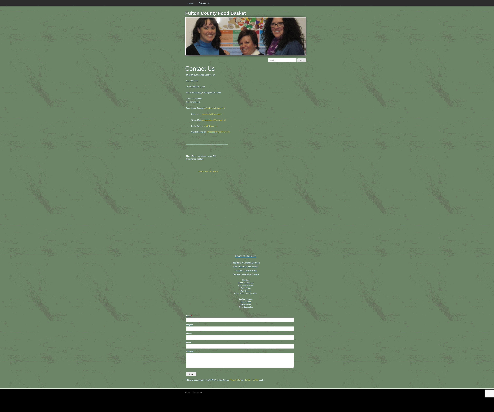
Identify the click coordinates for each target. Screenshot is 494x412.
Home (190, 3)
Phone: (189, 333)
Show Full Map (203, 171)
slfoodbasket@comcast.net (213, 114)
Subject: (189, 324)
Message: (190, 351)
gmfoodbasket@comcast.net (214, 120)
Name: (188, 316)
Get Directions (213, 171)
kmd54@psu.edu (211, 126)
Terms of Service (252, 380)
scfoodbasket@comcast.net (214, 108)
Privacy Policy (235, 380)
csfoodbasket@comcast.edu (218, 131)
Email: (188, 342)
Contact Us (204, 3)
